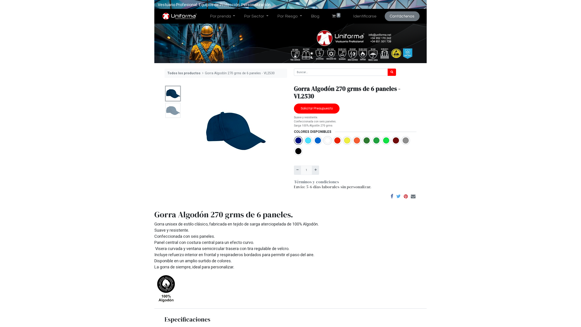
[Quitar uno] (297, 170)
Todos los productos (183, 73)
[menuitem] (315, 16)
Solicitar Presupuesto (317, 108)
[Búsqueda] (392, 72)
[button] (191, 130)
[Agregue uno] (315, 170)
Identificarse (365, 16)
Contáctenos (402, 16)
